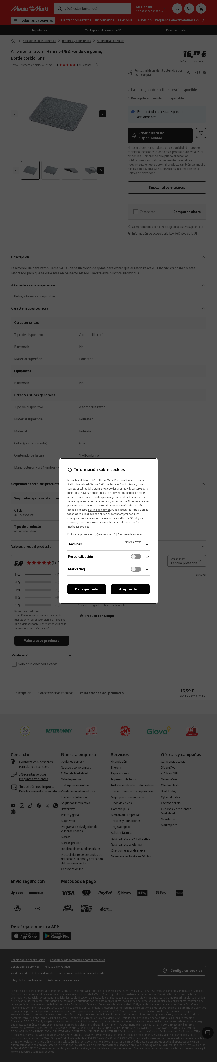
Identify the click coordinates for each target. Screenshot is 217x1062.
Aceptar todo (130, 589)
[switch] (136, 556)
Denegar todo (86, 589)
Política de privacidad (80, 534)
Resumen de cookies (130, 534)
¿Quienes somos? (105, 534)
